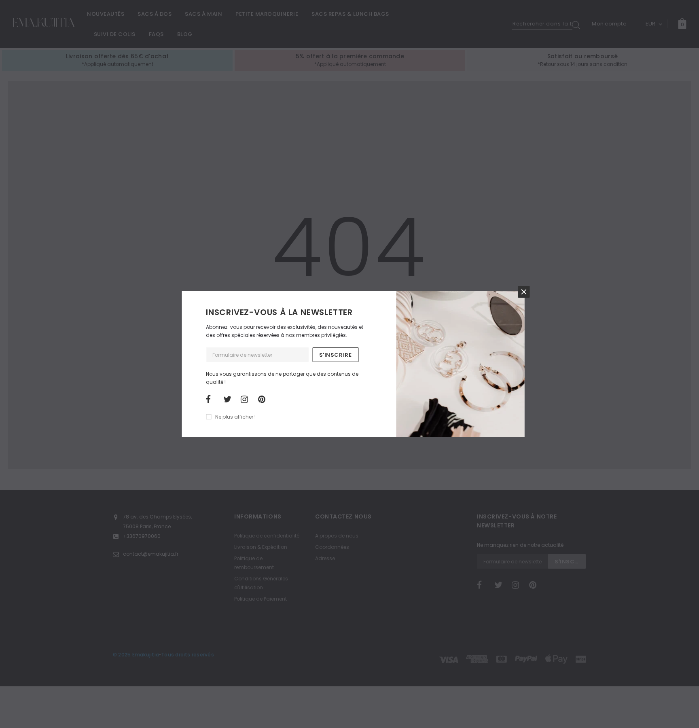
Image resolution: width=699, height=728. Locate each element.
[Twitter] (229, 399)
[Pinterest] (264, 399)
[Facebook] (212, 399)
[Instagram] (247, 399)
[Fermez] (524, 292)
